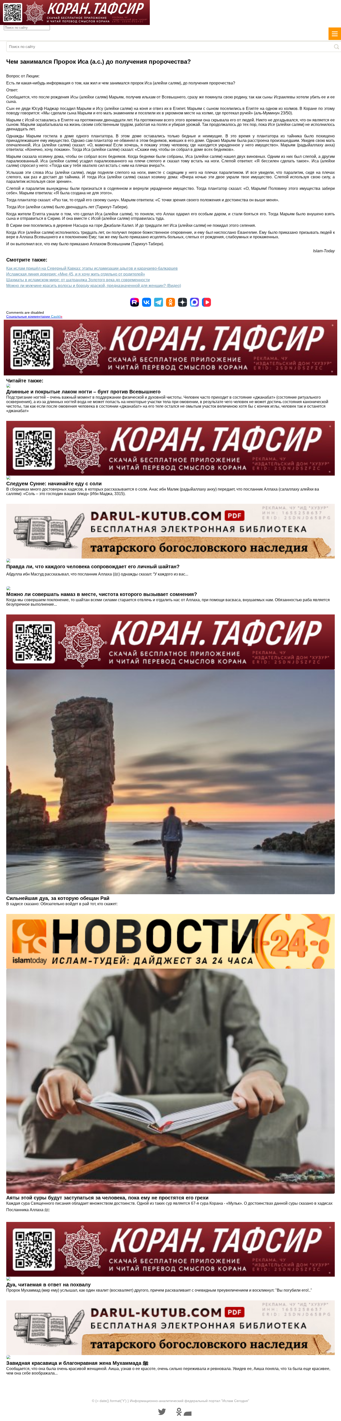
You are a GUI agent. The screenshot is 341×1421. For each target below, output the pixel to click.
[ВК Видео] (206, 302)
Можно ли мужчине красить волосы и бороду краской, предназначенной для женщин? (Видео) (93, 286)
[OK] (170, 302)
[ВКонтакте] (146, 302)
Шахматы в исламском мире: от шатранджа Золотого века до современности (78, 280)
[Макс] (194, 302)
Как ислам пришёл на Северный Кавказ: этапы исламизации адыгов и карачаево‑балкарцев (92, 268)
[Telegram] (158, 302)
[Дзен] (182, 302)
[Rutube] (134, 302)
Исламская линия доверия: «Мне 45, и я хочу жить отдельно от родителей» (75, 274)
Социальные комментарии (34, 316)
